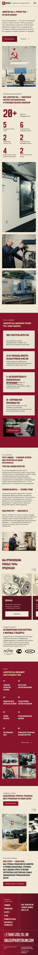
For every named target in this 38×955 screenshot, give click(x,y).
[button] (9, 39)
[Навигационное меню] (35, 3)
